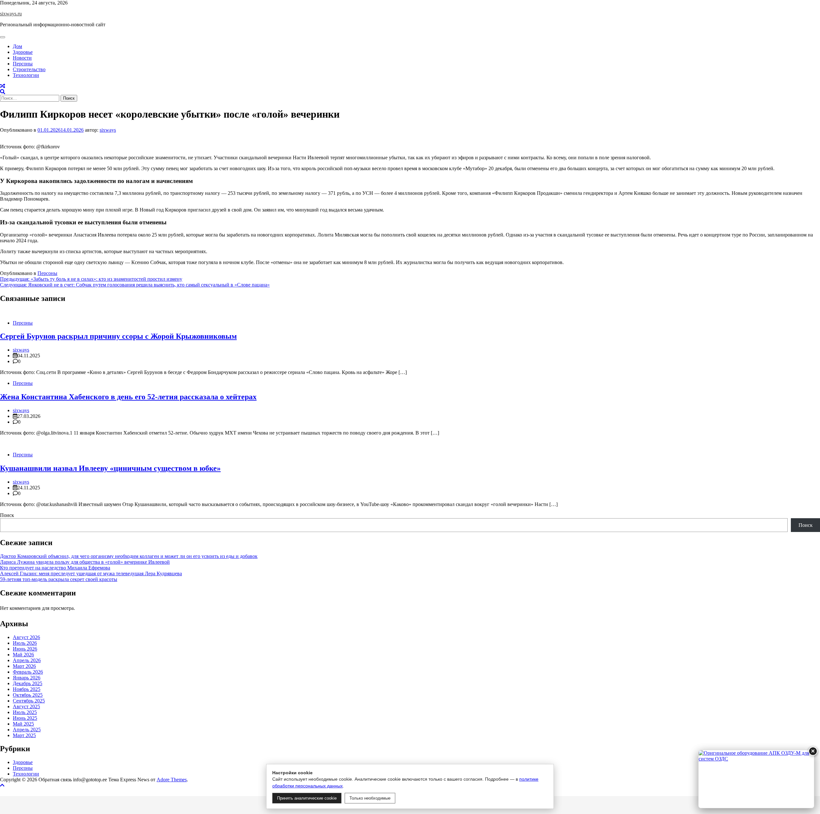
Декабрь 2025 (27, 683)
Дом (17, 46)
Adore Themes (172, 779)
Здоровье (23, 52)
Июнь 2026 (25, 649)
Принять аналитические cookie (307, 798)
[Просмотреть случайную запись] (2, 86)
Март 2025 (24, 735)
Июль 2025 (25, 712)
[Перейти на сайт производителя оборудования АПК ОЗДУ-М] (756, 779)
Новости (22, 58)
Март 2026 (24, 666)
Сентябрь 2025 (29, 700)
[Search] (2, 92)
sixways (108, 130)
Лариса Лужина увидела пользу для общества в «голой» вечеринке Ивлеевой (85, 562)
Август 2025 (26, 706)
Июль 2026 (25, 643)
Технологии (26, 75)
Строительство (29, 69)
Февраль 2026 (28, 672)
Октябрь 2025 (28, 695)
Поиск (7, 515)
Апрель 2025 (27, 729)
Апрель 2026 (27, 660)
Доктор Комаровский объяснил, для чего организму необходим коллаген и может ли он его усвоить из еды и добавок (129, 556)
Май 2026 (23, 654)
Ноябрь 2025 (26, 689)
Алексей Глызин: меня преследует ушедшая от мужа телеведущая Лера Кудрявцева (91, 573)
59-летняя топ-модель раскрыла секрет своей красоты (58, 579)
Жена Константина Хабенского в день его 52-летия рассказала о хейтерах (128, 397)
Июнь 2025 (25, 718)
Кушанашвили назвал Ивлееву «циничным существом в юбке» (110, 468)
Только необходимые (369, 798)
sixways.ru (11, 13)
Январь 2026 (26, 677)
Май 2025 (23, 724)
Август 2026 (26, 637)
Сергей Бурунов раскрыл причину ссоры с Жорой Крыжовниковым (118, 336)
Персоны (23, 63)
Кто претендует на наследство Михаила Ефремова (55, 567)
